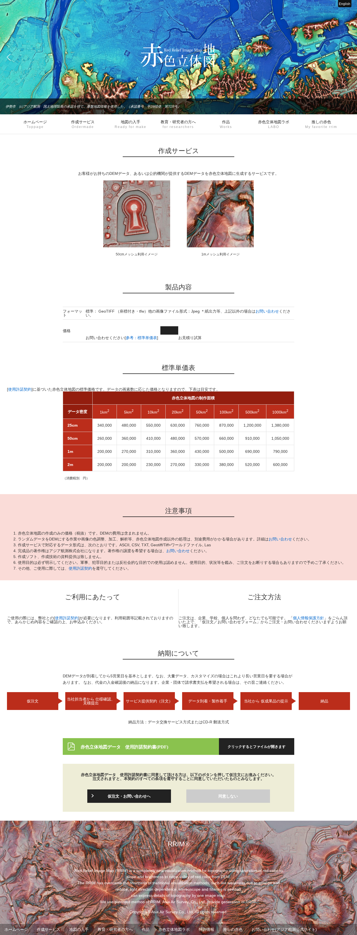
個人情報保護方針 (308, 618)
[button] (8, 57)
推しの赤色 (321, 124)
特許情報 (206, 929)
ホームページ (35, 124)
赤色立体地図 (178, 55)
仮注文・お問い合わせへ (129, 796)
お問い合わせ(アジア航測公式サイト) (284, 929)
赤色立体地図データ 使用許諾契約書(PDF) (124, 746)
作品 (226, 124)
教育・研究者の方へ (178, 124)
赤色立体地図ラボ (273, 124)
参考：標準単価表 (141, 337)
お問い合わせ (267, 311)
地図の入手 (130, 124)
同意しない (228, 796)
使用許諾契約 (20, 389)
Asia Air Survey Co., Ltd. (172, 912)
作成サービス (83, 124)
